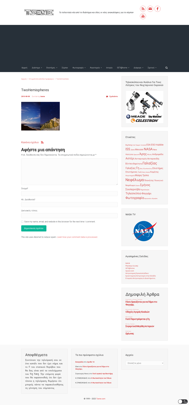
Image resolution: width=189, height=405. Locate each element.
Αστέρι (129, 158)
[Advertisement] (94, 44)
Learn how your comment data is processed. (77, 237)
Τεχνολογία (144, 190)
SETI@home (122, 68)
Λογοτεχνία (95, 68)
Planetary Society (131, 266)
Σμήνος (145, 185)
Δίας (141, 168)
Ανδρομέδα (157, 154)
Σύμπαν (65, 68)
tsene (42, 96)
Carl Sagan (136, 145)
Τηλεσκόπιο (133, 193)
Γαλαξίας (150, 163)
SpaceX (136, 154)
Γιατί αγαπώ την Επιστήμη (103, 374)
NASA (148, 149)
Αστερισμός (141, 158)
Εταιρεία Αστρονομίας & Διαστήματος (140, 278)
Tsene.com (100, 399)
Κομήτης (154, 172)
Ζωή (140, 172)
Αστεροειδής (153, 158)
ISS (127, 149)
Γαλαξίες (130, 168)
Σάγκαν (137, 185)
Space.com (129, 271)
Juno (132, 149)
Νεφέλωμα (134, 180)
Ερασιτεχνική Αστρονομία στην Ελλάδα (140, 276)
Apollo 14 (90, 362)
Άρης (143, 154)
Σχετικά (151, 68)
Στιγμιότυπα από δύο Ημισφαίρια (41, 79)
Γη (137, 168)
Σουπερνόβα (132, 189)
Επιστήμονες (131, 172)
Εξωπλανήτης (147, 168)
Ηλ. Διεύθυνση (28, 199)
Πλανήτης (149, 180)
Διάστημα (36, 68)
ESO (153, 144)
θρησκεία (147, 198)
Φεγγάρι (146, 193)
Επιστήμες (50, 68)
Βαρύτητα (137, 163)
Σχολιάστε (113, 96)
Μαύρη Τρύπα (142, 175)
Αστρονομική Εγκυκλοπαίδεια (136, 273)
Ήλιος (149, 154)
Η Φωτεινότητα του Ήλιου (101, 378)
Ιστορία (109, 68)
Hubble (159, 144)
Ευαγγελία (79, 362)
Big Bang (128, 145)
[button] (183, 401)
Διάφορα (137, 68)
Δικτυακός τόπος (29, 210)
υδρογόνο (154, 198)
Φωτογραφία (78, 68)
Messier (139, 149)
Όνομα (24, 188)
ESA (148, 144)
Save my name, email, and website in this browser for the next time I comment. (59, 221)
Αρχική (24, 68)
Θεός (143, 172)
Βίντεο (129, 163)
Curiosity (143, 145)
